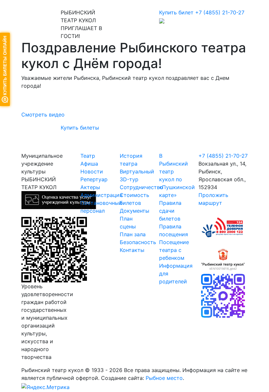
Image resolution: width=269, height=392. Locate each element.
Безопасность (138, 242)
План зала (133, 234)
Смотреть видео (43, 114)
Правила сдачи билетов (170, 211)
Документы (134, 210)
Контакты (132, 250)
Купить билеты (80, 127)
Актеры (90, 187)
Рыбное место (164, 378)
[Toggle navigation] (31, 4)
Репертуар (94, 179)
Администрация (101, 195)
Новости (91, 171)
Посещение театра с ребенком (174, 250)
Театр (87, 155)
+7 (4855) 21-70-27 (219, 12)
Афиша (89, 163)
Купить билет (176, 12)
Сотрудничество (141, 187)
